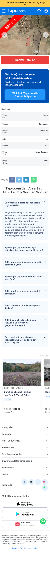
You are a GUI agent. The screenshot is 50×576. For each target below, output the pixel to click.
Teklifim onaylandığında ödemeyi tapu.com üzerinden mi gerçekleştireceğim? (21, 323)
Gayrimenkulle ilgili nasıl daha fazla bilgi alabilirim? (22, 204)
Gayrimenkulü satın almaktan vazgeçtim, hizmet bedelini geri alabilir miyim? (20, 340)
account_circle (46, 11)
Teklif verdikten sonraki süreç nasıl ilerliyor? (22, 306)
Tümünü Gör (43, 356)
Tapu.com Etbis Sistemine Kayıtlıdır (25, 548)
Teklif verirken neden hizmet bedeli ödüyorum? (22, 292)
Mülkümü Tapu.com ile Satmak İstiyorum (25, 95)
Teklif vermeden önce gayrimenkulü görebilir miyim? (23, 263)
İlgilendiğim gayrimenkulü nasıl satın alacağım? (23, 277)
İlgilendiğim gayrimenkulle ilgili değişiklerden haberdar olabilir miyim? (24, 248)
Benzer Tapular (25, 59)
